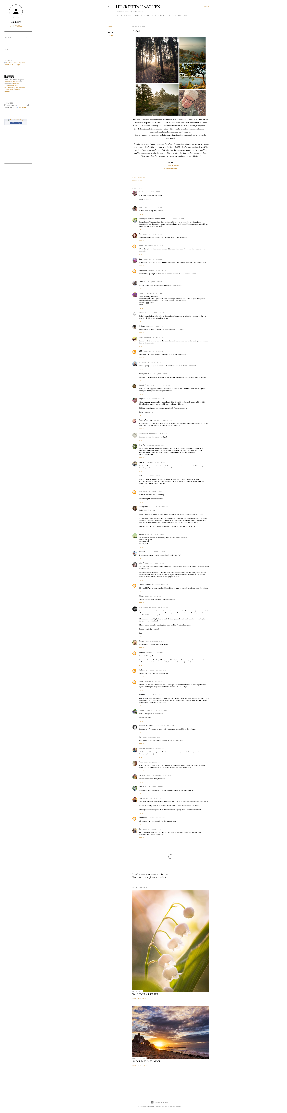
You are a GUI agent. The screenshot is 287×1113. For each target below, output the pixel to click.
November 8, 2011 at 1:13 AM (154, 652)
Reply (141, 202)
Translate (22, 107)
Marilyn (142, 748)
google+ (128, 16)
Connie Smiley (144, 385)
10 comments (142, 1065)
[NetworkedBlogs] (16, 120)
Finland (110, 36)
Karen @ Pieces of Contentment (152, 219)
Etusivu (119, 16)
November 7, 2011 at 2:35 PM (153, 259)
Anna (141, 293)
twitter (172, 16)
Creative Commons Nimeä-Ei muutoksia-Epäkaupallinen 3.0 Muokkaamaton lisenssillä (14, 88)
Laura (141, 259)
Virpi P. (142, 563)
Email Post (141, 177)
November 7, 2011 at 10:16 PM (152, 491)
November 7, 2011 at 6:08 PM (160, 385)
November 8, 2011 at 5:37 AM (154, 681)
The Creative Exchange (170, 165)
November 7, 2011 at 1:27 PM (154, 245)
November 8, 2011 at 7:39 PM (153, 762)
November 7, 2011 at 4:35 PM (153, 351)
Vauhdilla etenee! (145, 994)
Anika (141, 762)
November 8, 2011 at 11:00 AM (157, 710)
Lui (140, 192)
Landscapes (139, 16)
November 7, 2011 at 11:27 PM (158, 607)
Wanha (142, 652)
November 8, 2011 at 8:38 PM (154, 787)
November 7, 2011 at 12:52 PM (152, 234)
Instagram (162, 16)
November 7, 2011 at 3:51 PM (155, 326)
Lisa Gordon (143, 607)
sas (140, 798)
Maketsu (142, 552)
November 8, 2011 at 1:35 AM (157, 670)
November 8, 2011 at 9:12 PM (151, 798)
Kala (140, 737)
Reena (141, 641)
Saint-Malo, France (146, 1061)
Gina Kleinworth (145, 585)
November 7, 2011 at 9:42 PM (156, 462)
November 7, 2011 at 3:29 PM (154, 313)
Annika (141, 246)
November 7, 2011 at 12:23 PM (151, 192)
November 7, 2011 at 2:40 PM (157, 270)
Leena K (142, 462)
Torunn (142, 313)
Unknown (143, 270)
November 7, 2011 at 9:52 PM (152, 476)
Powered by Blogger (161, 1102)
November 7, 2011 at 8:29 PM (162, 420)
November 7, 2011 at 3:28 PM (153, 293)
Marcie (141, 596)
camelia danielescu (146, 726)
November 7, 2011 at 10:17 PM (158, 507)
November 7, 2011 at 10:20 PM (156, 552)
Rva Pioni (143, 445)
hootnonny (143, 434)
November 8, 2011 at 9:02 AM (155, 695)
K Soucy (142, 326)
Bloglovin (182, 16)
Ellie (140, 207)
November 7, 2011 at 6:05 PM (159, 374)
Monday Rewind (170, 168)
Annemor (143, 710)
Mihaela (142, 695)
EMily (141, 351)
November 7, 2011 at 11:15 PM (154, 596)
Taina (141, 338)
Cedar (141, 681)
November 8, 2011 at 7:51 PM (162, 775)
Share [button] (110, 27)
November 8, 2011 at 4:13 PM (155, 748)
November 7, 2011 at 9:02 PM (158, 433)
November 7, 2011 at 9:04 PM (156, 445)
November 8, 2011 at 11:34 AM (164, 726)
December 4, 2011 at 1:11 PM (152, 829)
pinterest (151, 16)
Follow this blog (16, 123)
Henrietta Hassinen (138, 6)
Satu (141, 282)
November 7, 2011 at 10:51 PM (154, 563)
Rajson (141, 534)
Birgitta (142, 399)
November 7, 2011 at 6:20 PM (155, 399)
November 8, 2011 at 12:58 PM (152, 737)
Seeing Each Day (146, 420)
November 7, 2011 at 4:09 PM (153, 337)
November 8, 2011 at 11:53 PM (157, 818)
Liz (140, 362)
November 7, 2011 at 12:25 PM (175, 219)
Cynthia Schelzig (145, 775)
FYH (140, 491)
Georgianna (143, 507)
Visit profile (16, 26)
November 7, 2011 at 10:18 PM (154, 534)
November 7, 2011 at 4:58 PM (151, 362)
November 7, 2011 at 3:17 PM (153, 282)
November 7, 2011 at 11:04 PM (161, 585)
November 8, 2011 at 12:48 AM (154, 641)
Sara (140, 234)
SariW (141, 787)
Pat (140, 476)
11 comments (142, 998)
